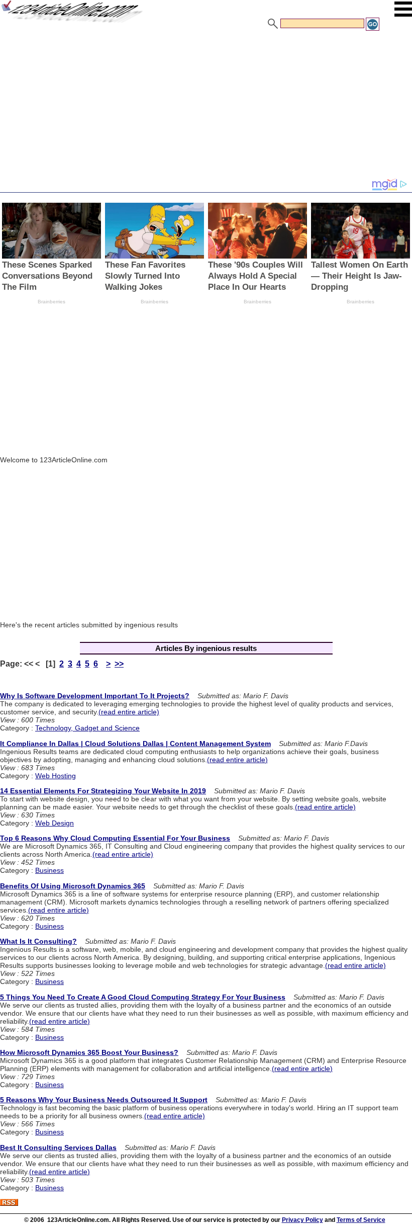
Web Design (54, 823)
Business (49, 870)
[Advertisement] (206, 107)
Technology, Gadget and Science (87, 728)
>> (119, 664)
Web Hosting (55, 776)
